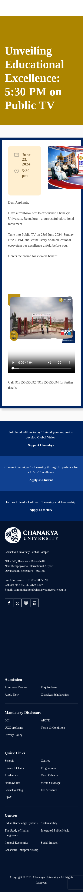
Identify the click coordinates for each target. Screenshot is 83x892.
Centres (45, 760)
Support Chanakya (41, 445)
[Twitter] (17, 603)
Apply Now (12, 694)
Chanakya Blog (14, 790)
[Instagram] (26, 603)
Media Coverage (50, 782)
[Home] (31, 535)
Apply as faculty (41, 509)
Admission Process (16, 687)
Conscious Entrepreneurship (21, 850)
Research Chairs (14, 768)
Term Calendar (50, 775)
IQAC (8, 797)
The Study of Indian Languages (17, 833)
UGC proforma (14, 727)
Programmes (48, 768)
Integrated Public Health (55, 830)
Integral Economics (16, 842)
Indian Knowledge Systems (21, 823)
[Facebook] (9, 603)
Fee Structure (49, 790)
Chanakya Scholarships (55, 694)
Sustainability (49, 823)
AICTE (45, 720)
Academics (11, 775)
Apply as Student (41, 480)
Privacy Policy (13, 735)
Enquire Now (49, 687)
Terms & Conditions (53, 727)
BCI (7, 720)
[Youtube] (34, 603)
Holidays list (12, 782)
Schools (9, 760)
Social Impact (49, 842)
